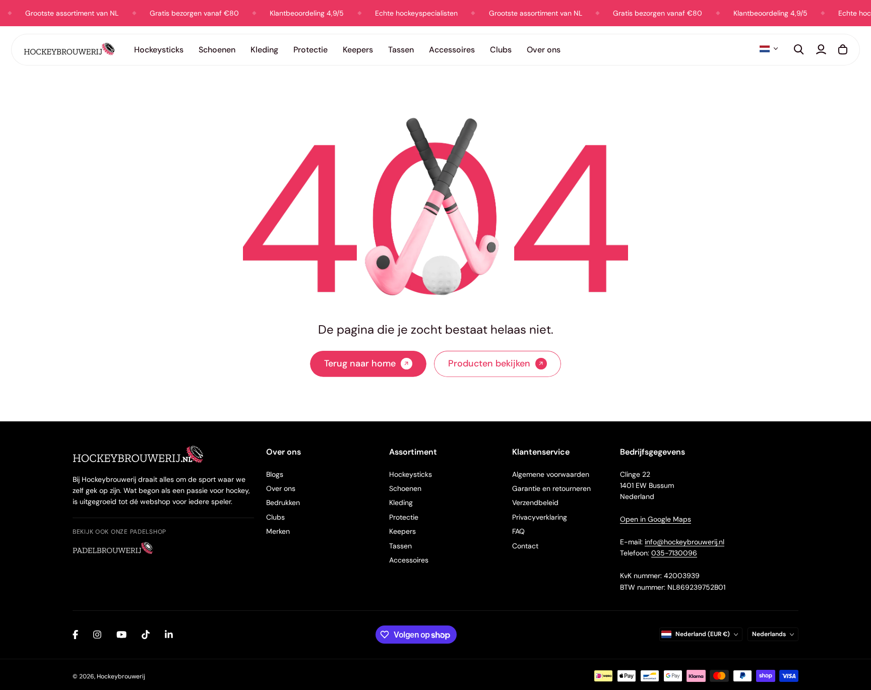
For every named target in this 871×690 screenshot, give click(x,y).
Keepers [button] (358, 49)
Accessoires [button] (452, 49)
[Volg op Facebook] (75, 634)
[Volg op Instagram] (97, 634)
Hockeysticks (410, 474)
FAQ (518, 531)
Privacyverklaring (539, 517)
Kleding (401, 502)
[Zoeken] (799, 49)
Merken (278, 531)
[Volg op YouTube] (121, 634)
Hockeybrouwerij (121, 676)
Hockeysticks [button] (158, 49)
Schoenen (405, 488)
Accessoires (408, 559)
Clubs (275, 517)
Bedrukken (283, 502)
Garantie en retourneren (551, 488)
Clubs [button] (501, 49)
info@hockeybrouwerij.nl (684, 541)
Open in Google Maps (655, 519)
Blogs (274, 474)
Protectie (403, 517)
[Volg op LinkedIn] (169, 634)
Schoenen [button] (217, 49)
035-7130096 (674, 552)
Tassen (400, 545)
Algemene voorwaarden (550, 474)
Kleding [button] (264, 49)
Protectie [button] (310, 49)
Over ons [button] (544, 49)
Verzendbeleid (535, 502)
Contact (525, 545)
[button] (769, 49)
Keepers (402, 531)
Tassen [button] (401, 49)
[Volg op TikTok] (146, 634)
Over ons (280, 488)
